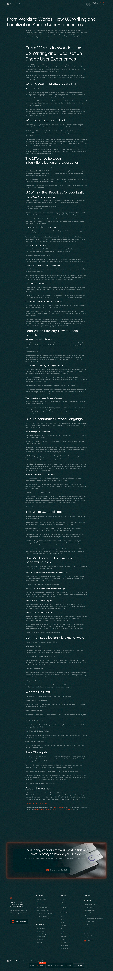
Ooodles (63, 925)
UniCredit (63, 942)
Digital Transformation (43, 910)
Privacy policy (35, 960)
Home (32, 965)
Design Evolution (90, 910)
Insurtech (63, 904)
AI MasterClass (89, 921)
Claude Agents (89, 907)
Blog (86, 924)
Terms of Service (47, 960)
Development (41, 936)
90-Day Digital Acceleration (62, 809)
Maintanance (41, 928)
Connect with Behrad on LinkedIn (36, 803)
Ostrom (63, 934)
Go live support (41, 931)
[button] (50, 965)
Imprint (25, 960)
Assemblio (64, 951)
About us (68, 965)
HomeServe (64, 948)
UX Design (40, 939)
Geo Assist (64, 917)
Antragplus (64, 922)
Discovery (40, 942)
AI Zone (40, 965)
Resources (87, 900)
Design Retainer (41, 904)
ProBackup (64, 936)
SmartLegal (64, 945)
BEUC (62, 928)
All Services (39, 895)
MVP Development (42, 907)
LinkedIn (103, 960)
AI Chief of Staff (41, 899)
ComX (62, 931)
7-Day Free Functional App (45, 913)
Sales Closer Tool (90, 904)
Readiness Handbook (91, 916)
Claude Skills (88, 913)
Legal (62, 902)
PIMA (62, 919)
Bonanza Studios (58, 807)
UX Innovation (41, 902)
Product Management (43, 934)
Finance (63, 907)
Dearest (63, 939)
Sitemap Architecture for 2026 (94, 918)
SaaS (62, 899)
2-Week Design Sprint (42, 809)
